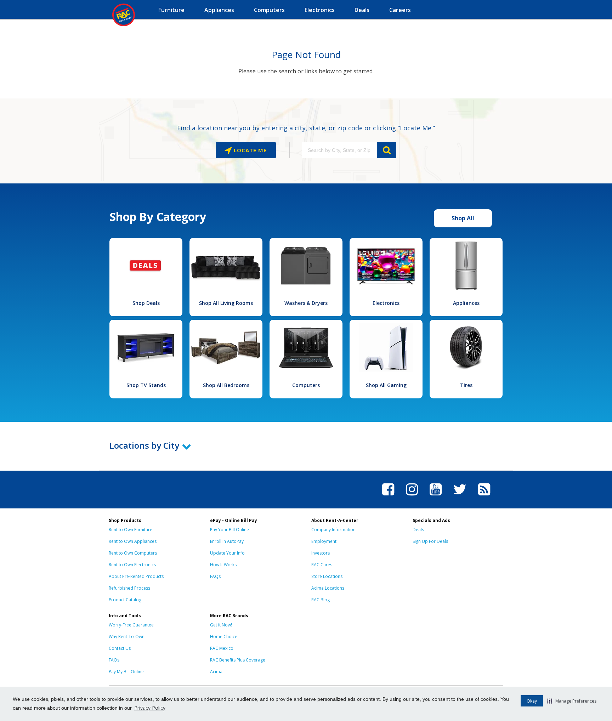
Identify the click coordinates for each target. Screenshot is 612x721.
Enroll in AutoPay (227, 541)
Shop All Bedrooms (226, 385)
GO (386, 150)
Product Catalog (125, 600)
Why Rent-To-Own (126, 637)
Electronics (386, 303)
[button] (572, 700)
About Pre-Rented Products (136, 576)
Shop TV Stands (146, 385)
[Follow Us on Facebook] (388, 496)
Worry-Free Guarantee (131, 625)
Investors (320, 553)
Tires (466, 385)
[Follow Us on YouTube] (435, 496)
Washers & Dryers (306, 303)
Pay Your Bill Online (229, 530)
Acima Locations (327, 588)
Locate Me (249, 150)
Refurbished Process (129, 588)
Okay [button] (532, 701)
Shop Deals (146, 303)
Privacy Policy (149, 707)
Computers (306, 385)
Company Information (333, 530)
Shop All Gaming (386, 385)
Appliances (466, 303)
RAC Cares (321, 565)
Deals (418, 530)
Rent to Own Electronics (132, 565)
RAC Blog (320, 600)
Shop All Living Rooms (226, 303)
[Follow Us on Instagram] (412, 496)
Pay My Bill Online (126, 672)
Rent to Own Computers (133, 553)
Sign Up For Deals (430, 541)
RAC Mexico (221, 648)
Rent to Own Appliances (133, 541)
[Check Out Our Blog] (484, 496)
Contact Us (120, 648)
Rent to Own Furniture (130, 530)
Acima (216, 672)
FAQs (215, 576)
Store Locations (326, 576)
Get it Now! (221, 625)
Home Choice (223, 637)
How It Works (223, 565)
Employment (323, 541)
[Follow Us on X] (460, 496)
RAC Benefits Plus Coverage (237, 660)
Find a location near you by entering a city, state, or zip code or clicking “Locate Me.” (306, 128)
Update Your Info (227, 553)
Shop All (463, 218)
